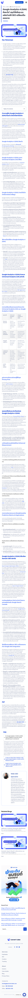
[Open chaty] (24, 994)
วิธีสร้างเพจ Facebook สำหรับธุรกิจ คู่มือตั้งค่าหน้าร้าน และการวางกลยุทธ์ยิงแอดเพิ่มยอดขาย (13, 829)
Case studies (5, 971)
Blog (3, 973)
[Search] (25, 929)
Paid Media (5, 954)
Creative (4, 959)
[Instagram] (14, 947)
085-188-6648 (7, 986)
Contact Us (5, 981)
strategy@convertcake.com (9, 983)
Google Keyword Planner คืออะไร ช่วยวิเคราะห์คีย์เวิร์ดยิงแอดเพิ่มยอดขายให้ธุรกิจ (13, 914)
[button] (24, 108)
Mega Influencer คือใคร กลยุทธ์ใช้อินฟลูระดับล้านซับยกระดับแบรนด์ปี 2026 (13, 909)
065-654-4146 (7, 988)
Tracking (4, 961)
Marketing (5, 21)
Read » (2, 833)
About (4, 966)
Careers (4, 969)
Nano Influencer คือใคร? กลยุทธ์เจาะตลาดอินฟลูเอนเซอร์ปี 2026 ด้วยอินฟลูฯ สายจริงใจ (13, 919)
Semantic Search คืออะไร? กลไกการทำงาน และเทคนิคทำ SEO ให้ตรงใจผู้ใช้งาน (12, 852)
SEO (3, 956)
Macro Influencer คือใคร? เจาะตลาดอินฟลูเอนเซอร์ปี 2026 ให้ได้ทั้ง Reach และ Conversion (13, 924)
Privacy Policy (5, 976)
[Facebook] (16, 947)
